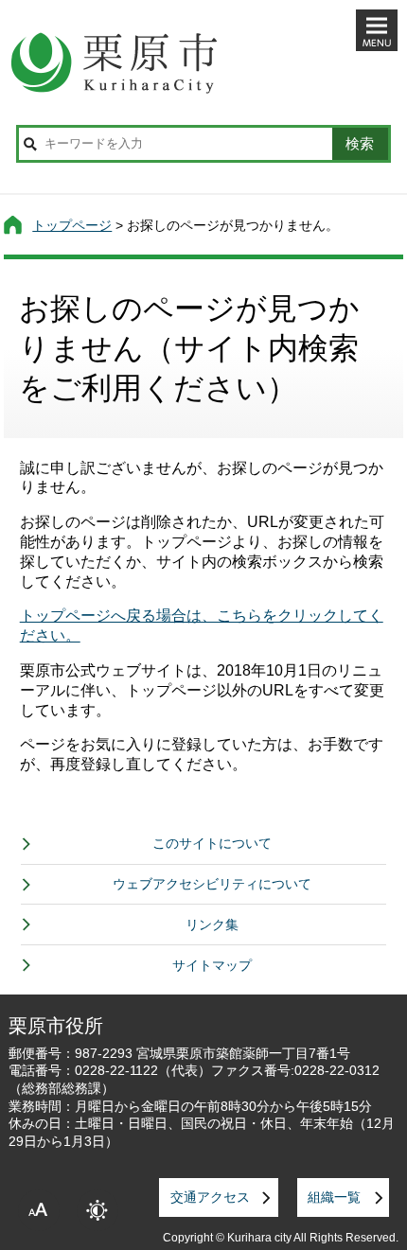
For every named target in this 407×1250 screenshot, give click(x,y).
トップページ (72, 225)
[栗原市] (204, 62)
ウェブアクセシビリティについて (212, 883)
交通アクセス (210, 1197)
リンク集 (212, 924)
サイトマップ (212, 965)
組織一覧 (334, 1197)
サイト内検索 (30, 144)
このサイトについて (212, 843)
